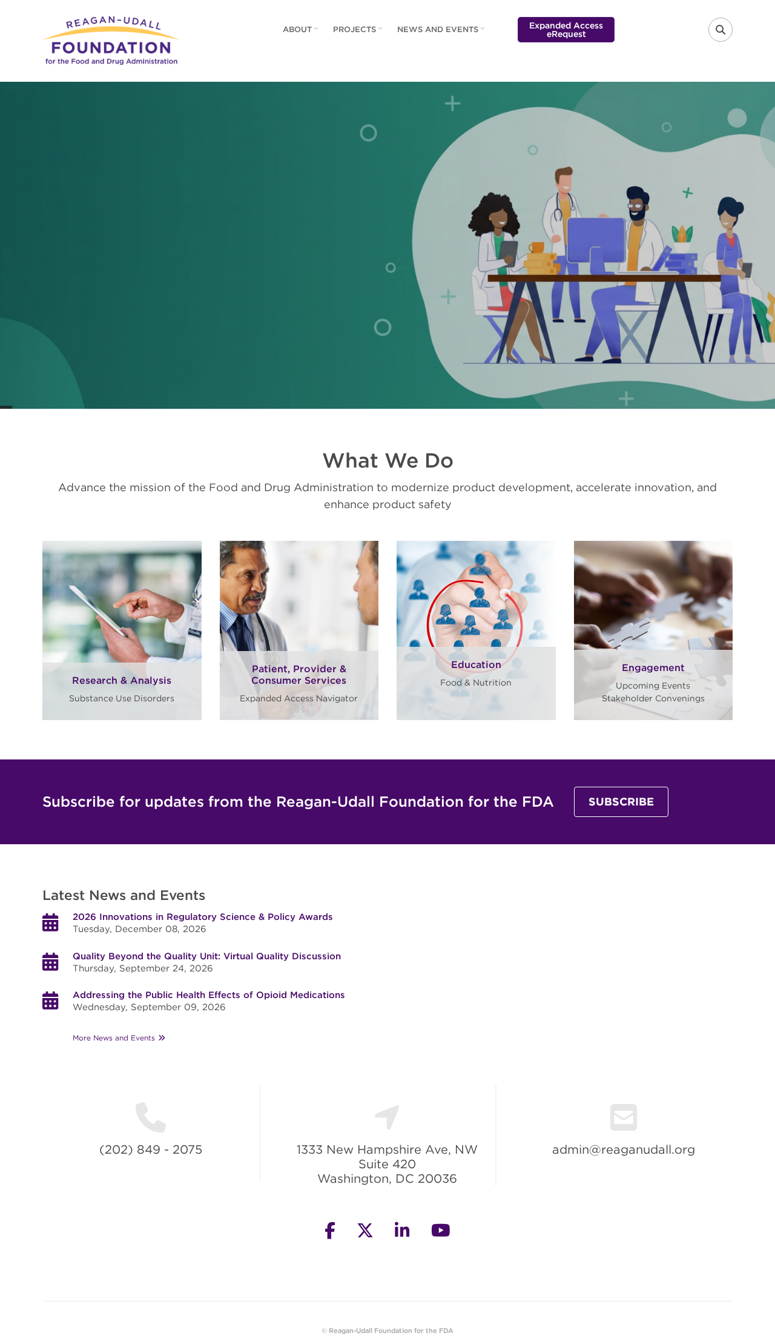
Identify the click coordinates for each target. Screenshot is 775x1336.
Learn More (388, 323)
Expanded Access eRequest (388, 174)
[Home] (111, 39)
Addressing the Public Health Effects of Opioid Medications (209, 995)
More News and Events (114, 1037)
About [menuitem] (302, 33)
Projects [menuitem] (359, 33)
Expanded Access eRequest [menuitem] (566, 29)
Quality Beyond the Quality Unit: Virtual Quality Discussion (207, 956)
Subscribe (621, 802)
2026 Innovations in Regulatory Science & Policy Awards (203, 916)
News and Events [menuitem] (442, 33)
